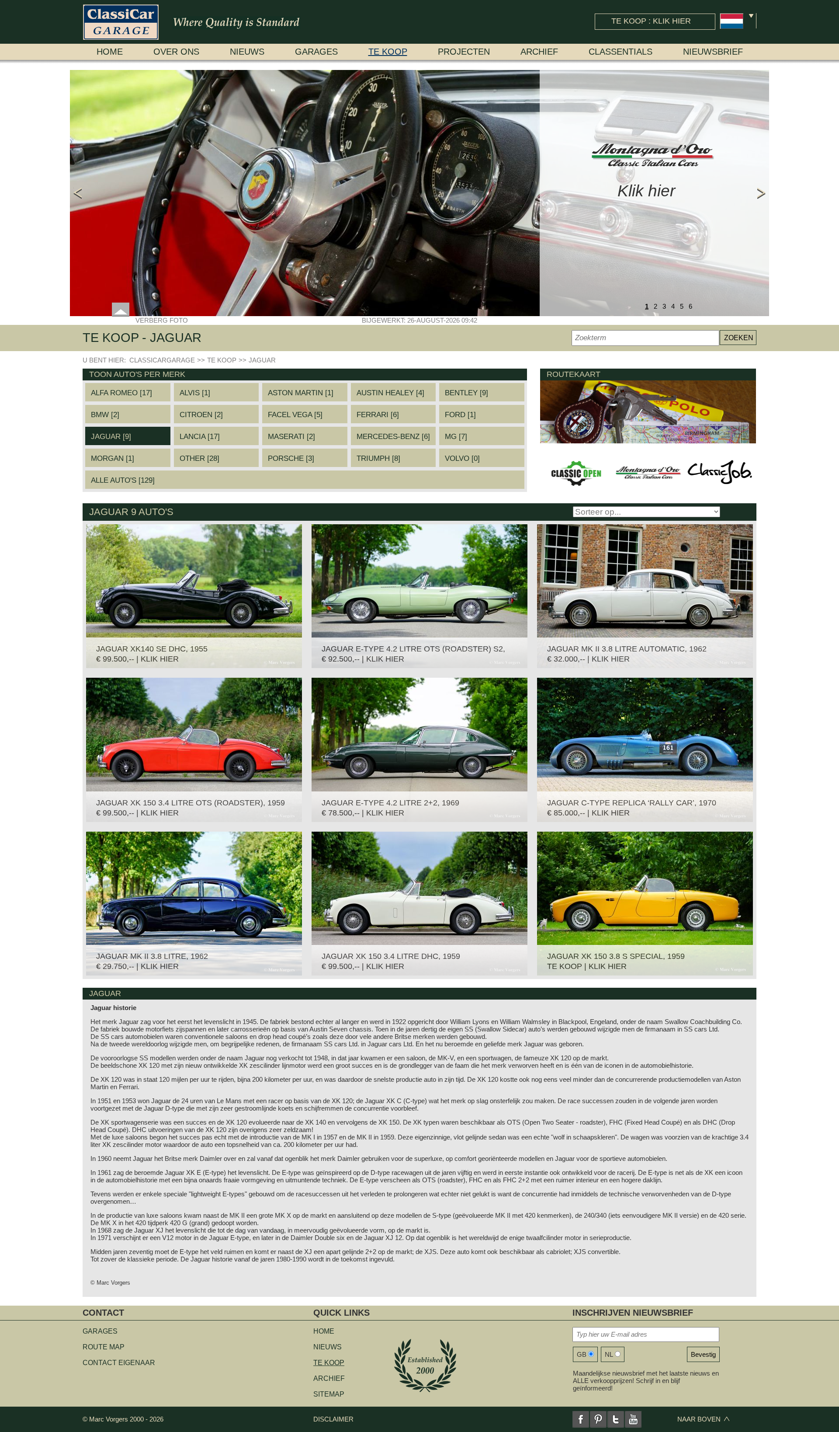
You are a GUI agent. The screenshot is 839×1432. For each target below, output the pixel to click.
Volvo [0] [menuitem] (462, 458)
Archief (539, 51)
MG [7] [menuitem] (456, 436)
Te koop (387, 51)
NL (609, 1354)
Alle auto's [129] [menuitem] (123, 480)
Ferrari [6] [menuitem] (378, 415)
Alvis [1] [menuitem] (195, 393)
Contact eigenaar (119, 1362)
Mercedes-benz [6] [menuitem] (393, 436)
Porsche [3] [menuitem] (291, 458)
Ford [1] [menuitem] (460, 415)
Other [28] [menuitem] (199, 458)
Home (110, 51)
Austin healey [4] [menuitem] (390, 393)
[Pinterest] (598, 1419)
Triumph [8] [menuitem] (378, 458)
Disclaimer (333, 1419)
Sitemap (328, 1394)
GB (581, 1354)
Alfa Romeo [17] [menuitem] (121, 393)
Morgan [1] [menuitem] (112, 458)
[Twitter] (615, 1419)
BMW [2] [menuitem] (105, 415)
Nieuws (247, 51)
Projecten (464, 51)
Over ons (176, 51)
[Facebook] (580, 1419)
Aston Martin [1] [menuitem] (300, 393)
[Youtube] (633, 1419)
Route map (104, 1347)
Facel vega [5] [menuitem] (295, 415)
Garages (316, 51)
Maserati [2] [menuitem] (291, 436)
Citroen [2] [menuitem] (201, 415)
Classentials (620, 51)
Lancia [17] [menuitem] (200, 436)
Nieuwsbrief (713, 51)
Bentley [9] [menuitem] (466, 393)
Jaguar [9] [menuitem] (111, 436)
